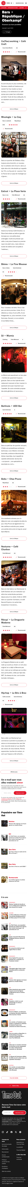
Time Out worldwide (19, 1158)
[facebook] (11, 1132)
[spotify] (20, 1132)
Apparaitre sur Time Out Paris (20, 1143)
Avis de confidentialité (5, 1156)
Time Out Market (20, 1150)
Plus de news (14, 1078)
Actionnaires (5, 1149)
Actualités (3, 7)
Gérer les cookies (6, 1171)
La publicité (19, 1147)
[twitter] (16, 1132)
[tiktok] (7, 1132)
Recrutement (5, 1152)
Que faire (22, 7)
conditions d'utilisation (6, 798)
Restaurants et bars (13, 7)
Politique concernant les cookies (5, 1161)
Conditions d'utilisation (5, 1167)
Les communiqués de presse (6, 1145)
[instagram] (3, 1132)
